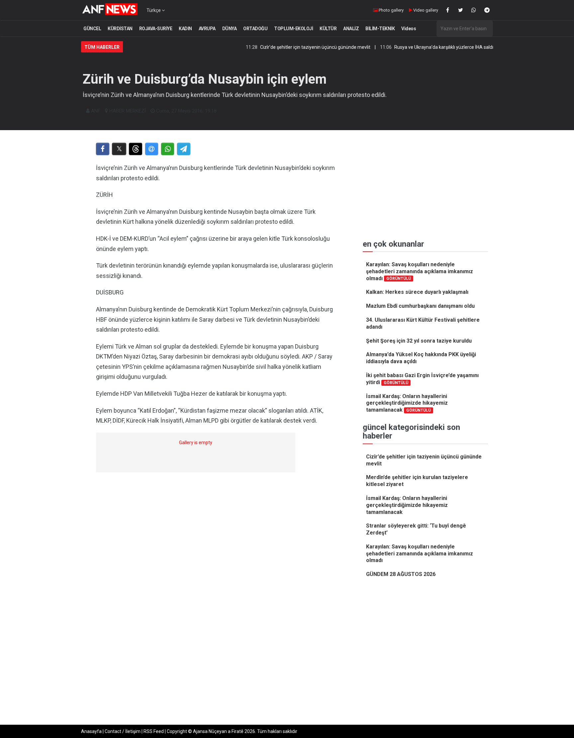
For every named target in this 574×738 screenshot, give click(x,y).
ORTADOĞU (255, 28)
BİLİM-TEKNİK (380, 28)
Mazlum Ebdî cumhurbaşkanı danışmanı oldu (420, 306)
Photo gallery (391, 10)
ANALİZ (351, 28)
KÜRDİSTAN (120, 28)
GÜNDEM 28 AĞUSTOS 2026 (400, 574)
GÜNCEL (92, 28)
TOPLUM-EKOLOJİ (293, 28)
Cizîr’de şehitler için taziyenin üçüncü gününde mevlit (296, 47)
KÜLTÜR (328, 28)
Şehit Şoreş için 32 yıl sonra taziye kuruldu (419, 341)
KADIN (185, 28)
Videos (408, 28)
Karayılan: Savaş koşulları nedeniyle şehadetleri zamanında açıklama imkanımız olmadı (419, 271)
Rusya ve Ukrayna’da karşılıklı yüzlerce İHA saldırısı (428, 47)
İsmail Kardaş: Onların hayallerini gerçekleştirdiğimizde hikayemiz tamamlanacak (407, 403)
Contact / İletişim (123, 731)
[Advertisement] (217, 565)
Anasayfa (91, 731)
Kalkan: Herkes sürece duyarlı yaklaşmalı (417, 292)
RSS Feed (154, 731)
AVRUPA (207, 28)
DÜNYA (229, 28)
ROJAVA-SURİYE (155, 28)
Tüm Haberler (102, 47)
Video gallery (425, 10)
